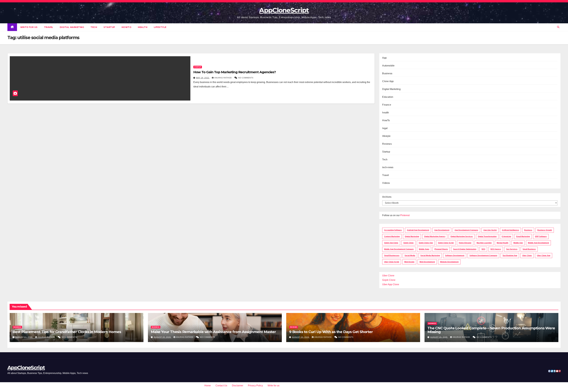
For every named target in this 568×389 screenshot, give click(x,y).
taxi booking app (509, 256)
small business (529, 249)
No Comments (245, 78)
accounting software (393, 230)
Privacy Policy (255, 385)
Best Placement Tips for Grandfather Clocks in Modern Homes (67, 332)
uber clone (527, 256)
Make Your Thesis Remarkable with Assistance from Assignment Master (213, 332)
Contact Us (221, 385)
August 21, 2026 (24, 337)
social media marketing (430, 256)
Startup (109, 27)
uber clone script (391, 262)
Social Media (410, 256)
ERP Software (541, 236)
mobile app (518, 243)
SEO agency (495, 249)
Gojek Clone (408, 243)
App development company (466, 230)
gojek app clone (391, 243)
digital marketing (412, 236)
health (142, 27)
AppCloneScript (284, 10)
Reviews (387, 144)
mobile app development (538, 243)
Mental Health (502, 243)
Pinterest (405, 215)
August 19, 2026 (439, 337)
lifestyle (160, 27)
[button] (558, 27)
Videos (386, 183)
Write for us (29, 27)
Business (387, 73)
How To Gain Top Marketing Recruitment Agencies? (234, 72)
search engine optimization (464, 249)
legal (385, 128)
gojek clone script (446, 243)
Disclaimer (237, 385)
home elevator (465, 243)
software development (454, 256)
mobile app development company (399, 249)
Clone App (388, 81)
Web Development (427, 262)
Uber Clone (388, 275)
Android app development (418, 230)
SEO (483, 249)
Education (387, 97)
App (384, 58)
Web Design (409, 262)
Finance (386, 104)
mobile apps (424, 249)
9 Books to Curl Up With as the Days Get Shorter (331, 332)
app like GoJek (490, 230)
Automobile (388, 65)
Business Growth (544, 230)
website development (449, 262)
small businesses (391, 256)
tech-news (387, 167)
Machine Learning (484, 243)
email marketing (523, 236)
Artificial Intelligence (510, 230)
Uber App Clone (390, 284)
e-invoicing (506, 236)
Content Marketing (392, 236)
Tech (94, 27)
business (528, 230)
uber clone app (543, 256)
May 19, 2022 (203, 78)
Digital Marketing (72, 27)
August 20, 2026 (162, 337)
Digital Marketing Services (462, 236)
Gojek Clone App (426, 243)
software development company (483, 256)
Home (207, 385)
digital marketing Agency (434, 236)
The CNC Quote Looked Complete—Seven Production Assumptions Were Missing (491, 330)
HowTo (126, 27)
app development (441, 230)
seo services (511, 249)
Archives (386, 197)
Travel (48, 27)
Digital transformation (487, 236)
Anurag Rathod (223, 78)
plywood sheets (441, 249)
